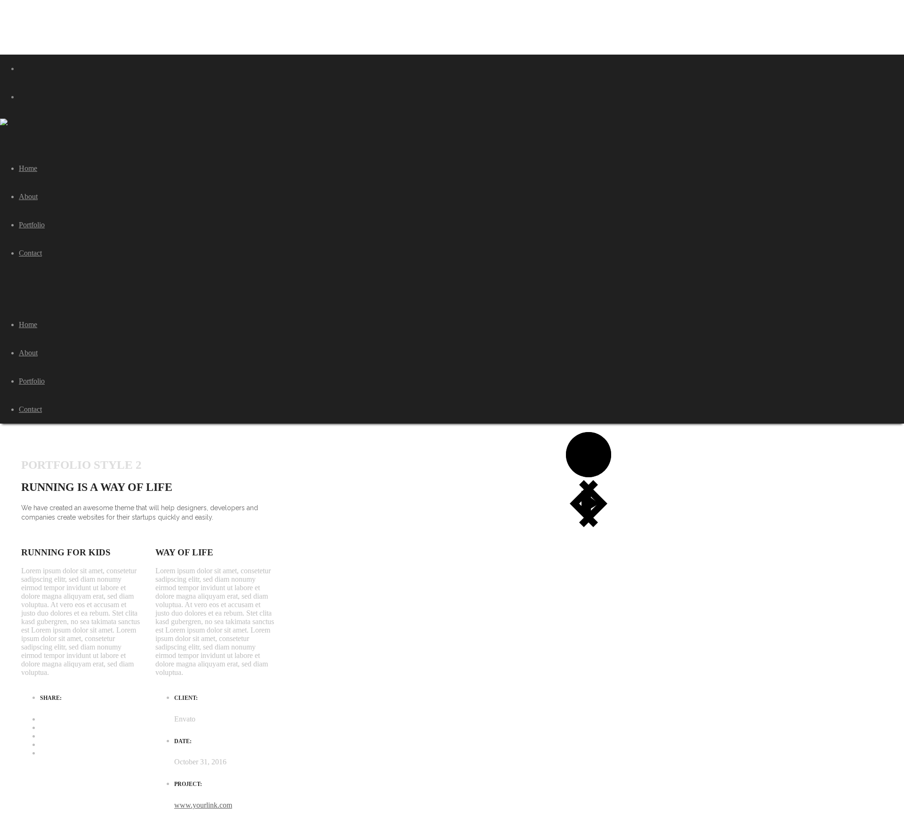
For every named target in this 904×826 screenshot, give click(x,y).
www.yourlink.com (203, 805)
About (28, 353)
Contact (30, 409)
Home (28, 325)
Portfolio (32, 381)
